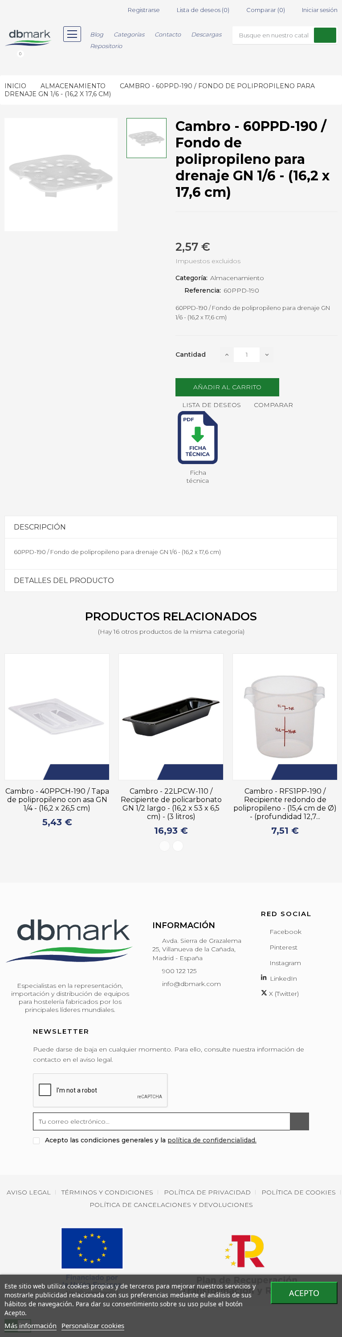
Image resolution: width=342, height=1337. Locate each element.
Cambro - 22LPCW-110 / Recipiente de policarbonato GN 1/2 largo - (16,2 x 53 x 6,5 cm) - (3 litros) (72, 804)
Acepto (304, 1293)
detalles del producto (64, 580)
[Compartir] (178, 227)
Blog (96, 34)
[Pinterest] (210, 227)
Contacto (168, 34)
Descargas (206, 34)
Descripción (40, 527)
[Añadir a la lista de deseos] (87, 772)
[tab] (171, 527)
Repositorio (106, 45)
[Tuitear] (194, 227)
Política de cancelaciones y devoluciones (171, 1205)
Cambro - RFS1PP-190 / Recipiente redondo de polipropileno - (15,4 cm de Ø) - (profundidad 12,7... (187, 804)
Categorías (129, 34)
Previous (164, 846)
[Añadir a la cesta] (74, 772)
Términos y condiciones (107, 1192)
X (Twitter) (283, 994)
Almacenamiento (237, 278)
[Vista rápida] (114, 772)
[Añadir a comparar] (100, 772)
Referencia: (202, 290)
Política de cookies (298, 1192)
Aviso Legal (29, 1192)
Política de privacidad (207, 1192)
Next (177, 846)
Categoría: (191, 278)
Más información (30, 1325)
